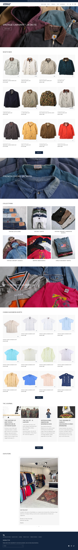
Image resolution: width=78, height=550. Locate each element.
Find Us (21, 522)
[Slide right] (41, 526)
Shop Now (7, 28)
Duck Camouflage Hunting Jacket (46, 112)
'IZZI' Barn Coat (61, 80)
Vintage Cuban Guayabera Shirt (10, 339)
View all (39, 152)
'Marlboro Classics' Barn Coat (9, 80)
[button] (68, 4)
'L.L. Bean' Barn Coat (25, 112)
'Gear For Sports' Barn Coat (45, 80)
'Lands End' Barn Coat (26, 80)
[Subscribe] (22, 546)
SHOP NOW (17, 180)
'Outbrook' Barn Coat (62, 112)
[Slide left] (36, 526)
